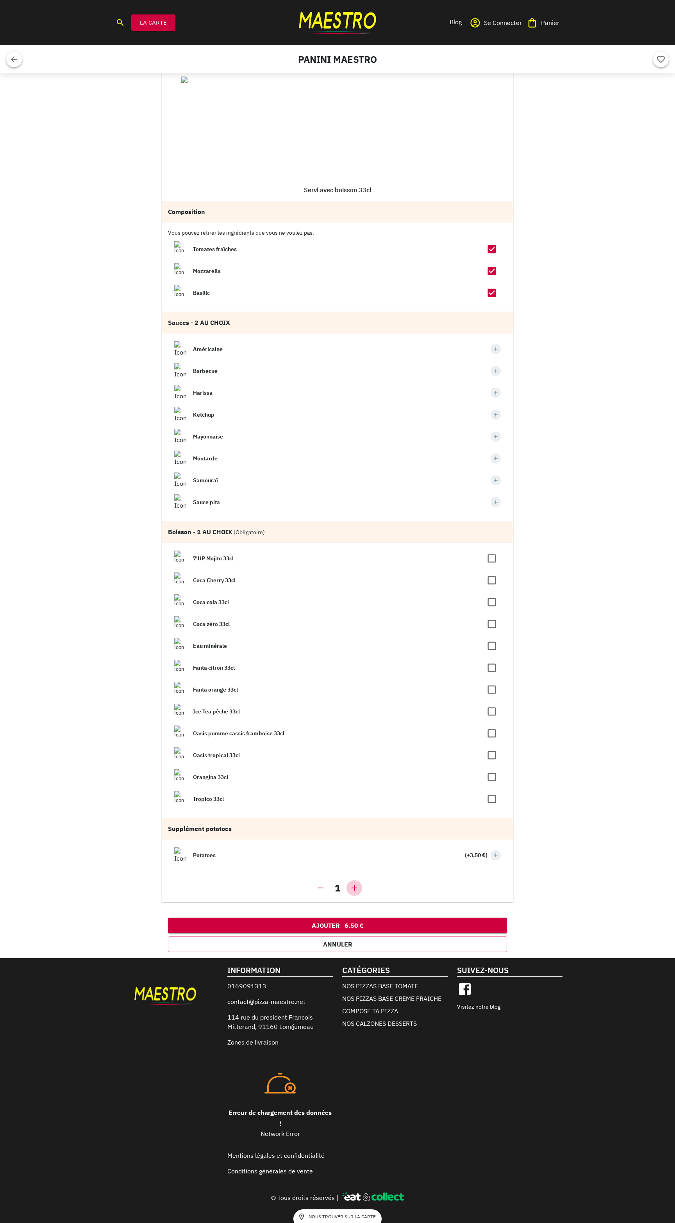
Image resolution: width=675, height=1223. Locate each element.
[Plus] (496, 349)
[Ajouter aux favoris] (661, 59)
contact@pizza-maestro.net (266, 1001)
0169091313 (246, 986)
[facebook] (465, 989)
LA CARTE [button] (153, 22)
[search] (120, 22)
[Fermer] (14, 59)
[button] (455, 22)
